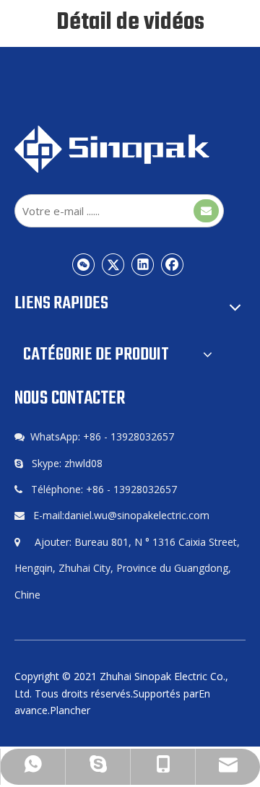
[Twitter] (113, 264)
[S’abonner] (206, 210)
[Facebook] (172, 264)
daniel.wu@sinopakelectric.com (136, 515)
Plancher (70, 710)
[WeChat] (83, 264)
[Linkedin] (143, 264)
